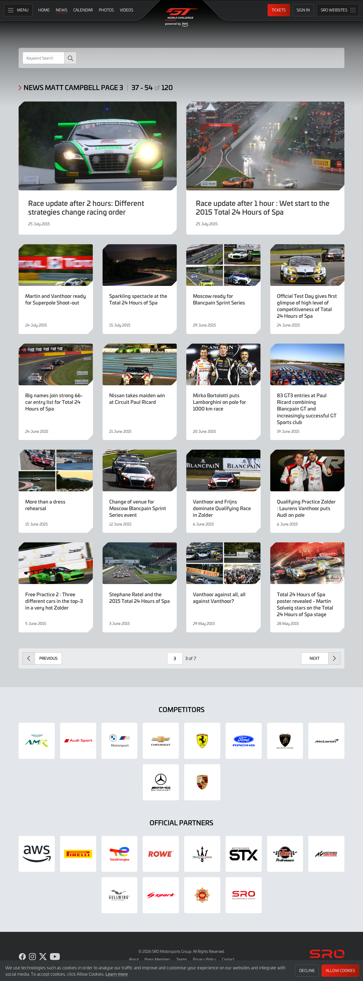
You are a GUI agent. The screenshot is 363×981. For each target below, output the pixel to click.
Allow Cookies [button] (340, 970)
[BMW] (120, 741)
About (134, 959)
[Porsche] (202, 782)
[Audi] (78, 741)
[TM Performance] (285, 854)
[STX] (244, 854)
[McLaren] (326, 741)
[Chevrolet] (161, 741)
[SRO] (244, 895)
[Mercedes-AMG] (161, 782)
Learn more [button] (116, 974)
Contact (228, 959)
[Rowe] (161, 854)
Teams (181, 959)
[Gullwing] (120, 895)
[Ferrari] (202, 741)
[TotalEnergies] (120, 854)
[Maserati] (202, 854)
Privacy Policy (204, 959)
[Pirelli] (78, 854)
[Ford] (244, 741)
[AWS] (37, 854)
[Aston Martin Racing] (37, 741)
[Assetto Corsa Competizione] (326, 854)
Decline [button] (307, 970)
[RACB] (202, 895)
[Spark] (161, 895)
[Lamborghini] (285, 741)
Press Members (157, 959)
